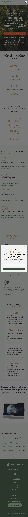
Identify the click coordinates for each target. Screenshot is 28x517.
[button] (20, 2)
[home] (8, 2)
